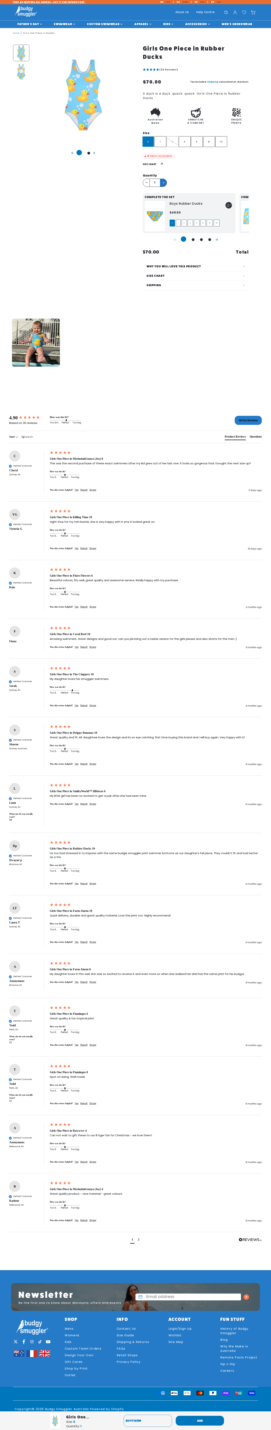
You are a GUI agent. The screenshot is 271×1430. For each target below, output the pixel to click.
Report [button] (84, 490)
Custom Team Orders (83, 1348)
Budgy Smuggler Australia (67, 1409)
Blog (224, 1340)
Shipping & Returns (133, 1342)
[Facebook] (24, 1341)
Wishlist (175, 1335)
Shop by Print (76, 1368)
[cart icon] (253, 12)
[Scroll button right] (258, 342)
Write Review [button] (248, 420)
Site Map (175, 1342)
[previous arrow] (73, 153)
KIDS (167, 24)
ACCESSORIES (196, 24)
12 (217, 223)
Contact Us (126, 1328)
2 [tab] (88, 153)
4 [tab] (209, 239)
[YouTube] (48, 1341)
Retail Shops (127, 1355)
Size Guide (125, 1335)
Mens (69, 1328)
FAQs (121, 1348)
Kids (68, 1342)
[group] (28, 418)
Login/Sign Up (180, 1328)
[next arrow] (94, 153)
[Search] (226, 12)
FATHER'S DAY (28, 24)
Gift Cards (73, 1362)
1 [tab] (79, 152)
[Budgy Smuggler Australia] (26, 12)
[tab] (235, 437)
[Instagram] (32, 1341)
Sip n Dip (227, 1364)
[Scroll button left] (12, 342)
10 (210, 223)
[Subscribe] (246, 1297)
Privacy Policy (129, 1362)
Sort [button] (12, 436)
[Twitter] (15, 1341)
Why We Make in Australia (234, 1349)
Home (16, 33)
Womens (72, 1335)
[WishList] (244, 12)
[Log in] (235, 12)
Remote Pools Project (239, 1357)
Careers (227, 1371)
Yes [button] (77, 490)
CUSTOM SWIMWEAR (103, 24)
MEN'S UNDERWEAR (237, 24)
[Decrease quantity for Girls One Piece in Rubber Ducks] (146, 183)
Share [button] (92, 490)
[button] (196, 69)
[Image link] (32, 1325)
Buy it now (133, 1420)
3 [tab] (201, 239)
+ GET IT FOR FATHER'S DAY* (49, 2)
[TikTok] (40, 1341)
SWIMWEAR (63, 24)
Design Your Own (79, 1355)
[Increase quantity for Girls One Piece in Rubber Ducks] (163, 183)
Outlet (70, 1375)
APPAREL (141, 24)
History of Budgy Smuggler (234, 1331)
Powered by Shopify (107, 1409)
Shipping (212, 81)
